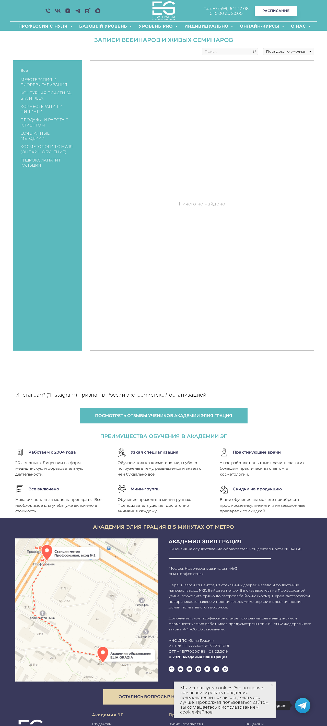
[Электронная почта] (180, 669)
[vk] (58, 12)
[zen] (68, 12)
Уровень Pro (156, 26)
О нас (299, 26)
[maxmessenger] (98, 12)
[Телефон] (48, 12)
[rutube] (88, 12)
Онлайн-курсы (260, 26)
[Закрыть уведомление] (272, 685)
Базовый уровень (104, 26)
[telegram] (216, 669)
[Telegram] (78, 12)
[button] (163, 697)
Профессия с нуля (43, 26)
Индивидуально (207, 26)
